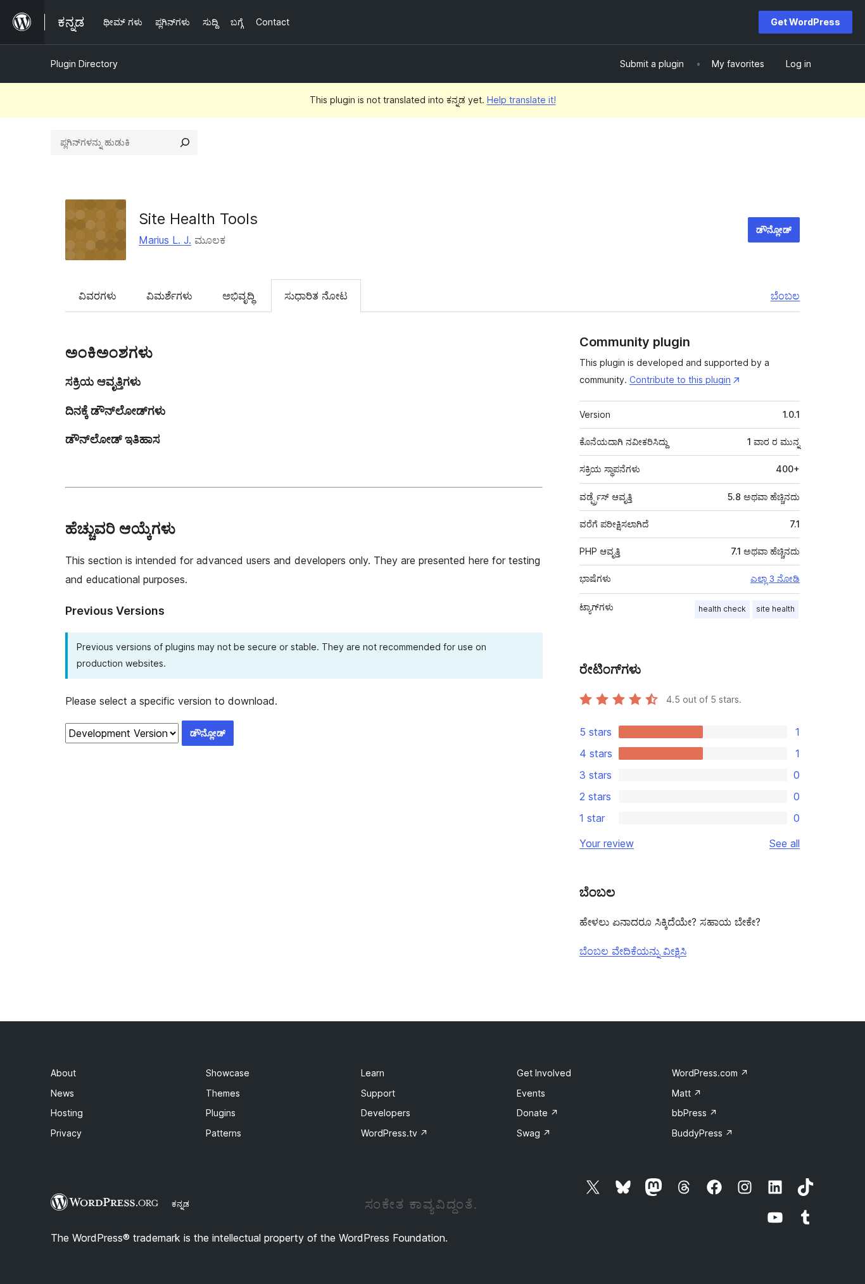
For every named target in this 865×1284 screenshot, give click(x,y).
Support (378, 1093)
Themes (223, 1093)
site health (775, 609)
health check (722, 609)
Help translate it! (521, 99)
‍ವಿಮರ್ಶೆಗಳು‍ (169, 295)
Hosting (67, 1112)
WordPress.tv (394, 1133)
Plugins (221, 1112)
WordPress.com (710, 1072)
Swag (534, 1133)
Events (531, 1093)
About (63, 1072)
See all (784, 843)
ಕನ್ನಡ (180, 1204)
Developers (385, 1112)
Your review (606, 843)
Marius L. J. (165, 240)
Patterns (223, 1133)
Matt (687, 1093)
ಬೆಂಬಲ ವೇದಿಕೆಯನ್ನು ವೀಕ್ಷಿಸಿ (632, 951)
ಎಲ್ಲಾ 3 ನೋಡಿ (775, 579)
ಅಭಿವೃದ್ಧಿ (238, 295)
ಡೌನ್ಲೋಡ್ (774, 229)
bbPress (694, 1112)
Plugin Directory (84, 63)
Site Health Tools (198, 219)
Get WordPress (805, 21)
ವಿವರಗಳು (98, 295)
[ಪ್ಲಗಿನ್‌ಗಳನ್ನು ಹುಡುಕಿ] (185, 142)
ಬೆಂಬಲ (785, 295)
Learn (372, 1072)
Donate (538, 1112)
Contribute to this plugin (680, 379)
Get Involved (544, 1072)
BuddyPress (702, 1133)
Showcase (227, 1072)
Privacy (66, 1133)
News (62, 1093)
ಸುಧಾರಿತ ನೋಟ (316, 295)
